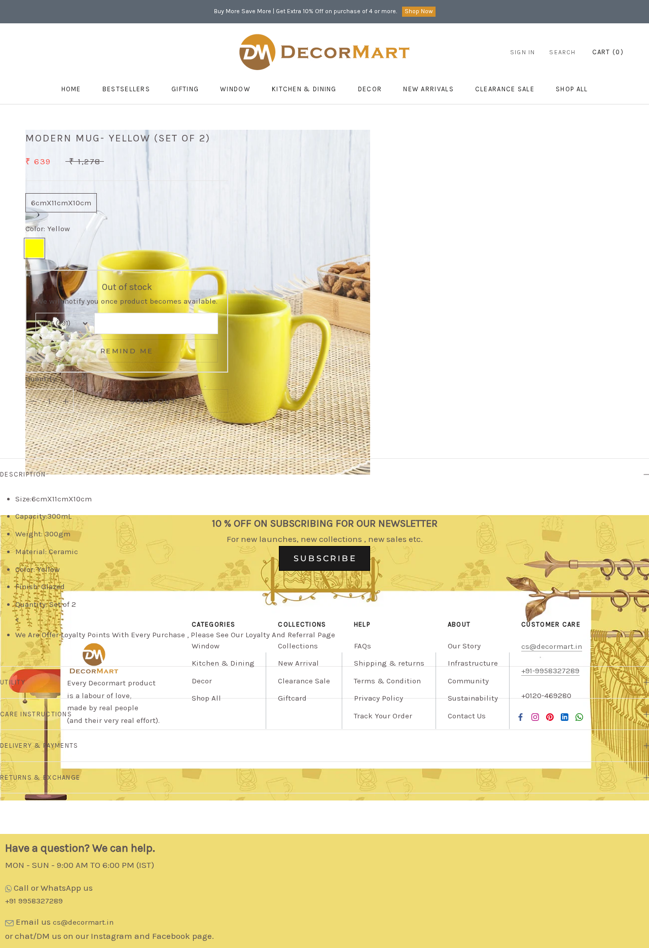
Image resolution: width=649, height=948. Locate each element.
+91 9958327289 (34, 900)
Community (468, 680)
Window (235, 89)
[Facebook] (520, 716)
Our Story (464, 645)
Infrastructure (473, 663)
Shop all (572, 89)
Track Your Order (383, 715)
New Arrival (298, 663)
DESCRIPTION (23, 474)
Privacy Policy (378, 698)
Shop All (206, 698)
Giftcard (292, 698)
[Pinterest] (550, 716)
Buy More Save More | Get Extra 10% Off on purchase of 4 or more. (305, 11)
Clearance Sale (504, 89)
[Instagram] (535, 716)
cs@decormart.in (83, 922)
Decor (370, 89)
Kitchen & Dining (304, 89)
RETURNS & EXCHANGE (40, 777)
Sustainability (473, 698)
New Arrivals (428, 89)
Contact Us (467, 715)
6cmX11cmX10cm (61, 202)
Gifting (185, 89)
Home (71, 89)
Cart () (608, 52)
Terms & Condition (387, 680)
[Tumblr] (579, 716)
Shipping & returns (389, 663)
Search (562, 52)
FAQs (362, 645)
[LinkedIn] (564, 716)
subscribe (325, 558)
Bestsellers (126, 89)
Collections (298, 645)
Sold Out (153, 401)
